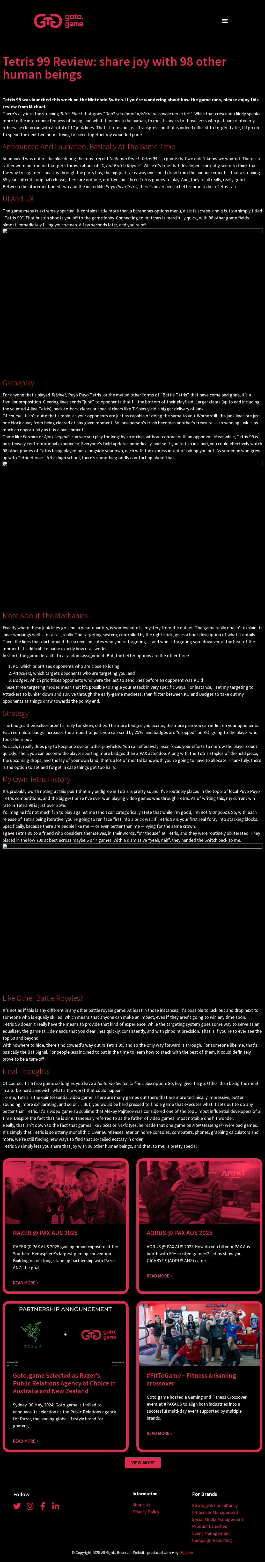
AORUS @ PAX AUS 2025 (179, 1233)
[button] (225, 21)
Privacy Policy (145, 1512)
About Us (141, 1505)
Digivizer (186, 1552)
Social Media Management (217, 1519)
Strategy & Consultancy (215, 1505)
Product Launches (209, 1526)
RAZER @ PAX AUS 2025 (45, 1233)
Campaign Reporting (212, 1540)
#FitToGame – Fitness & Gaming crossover (191, 1379)
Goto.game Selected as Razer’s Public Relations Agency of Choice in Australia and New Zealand (64, 1383)
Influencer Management (215, 1512)
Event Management (211, 1533)
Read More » (26, 1283)
